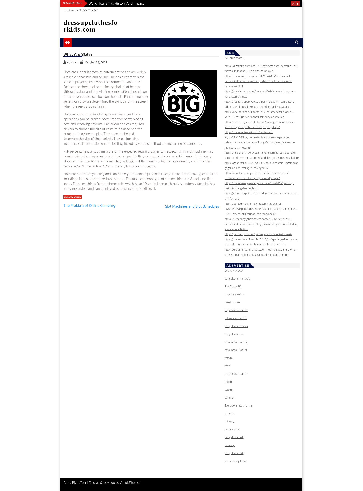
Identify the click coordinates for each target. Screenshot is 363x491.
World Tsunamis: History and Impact (116, 3)
